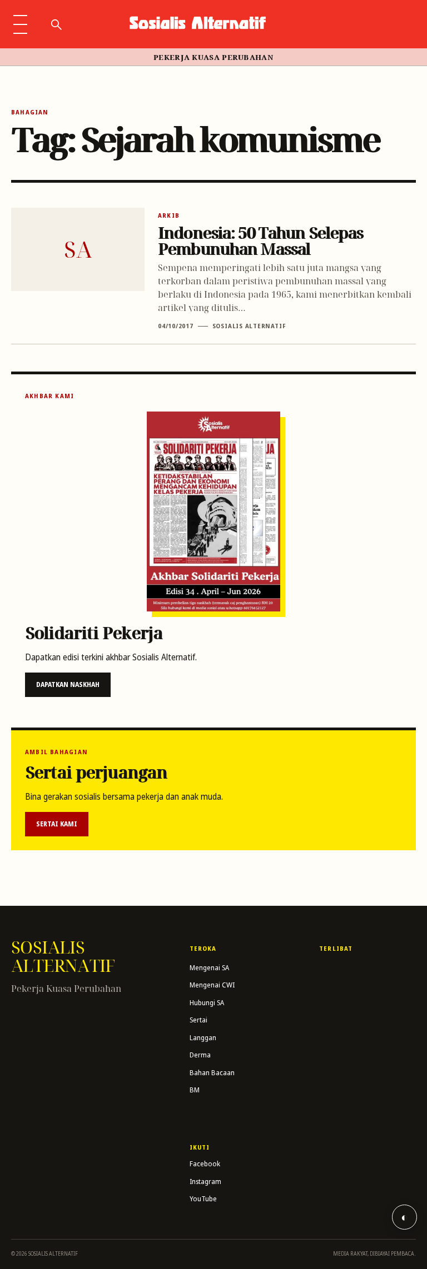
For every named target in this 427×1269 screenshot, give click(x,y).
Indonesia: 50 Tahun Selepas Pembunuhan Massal (260, 240)
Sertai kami (56, 824)
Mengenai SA (209, 967)
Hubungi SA (207, 1002)
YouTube (203, 1198)
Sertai (198, 1020)
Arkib (169, 215)
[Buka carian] (55, 24)
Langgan (203, 1037)
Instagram (205, 1181)
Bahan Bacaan (212, 1072)
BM (195, 1090)
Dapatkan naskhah (68, 684)
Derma (200, 1055)
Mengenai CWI (212, 985)
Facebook (205, 1163)
